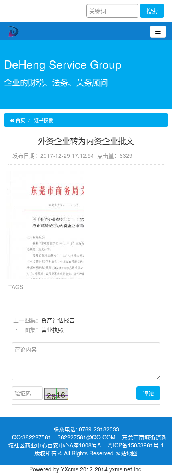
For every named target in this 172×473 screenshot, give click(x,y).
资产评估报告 (58, 320)
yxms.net (120, 469)
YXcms (69, 469)
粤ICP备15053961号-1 (135, 445)
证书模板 (43, 120)
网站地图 (126, 453)
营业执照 (52, 330)
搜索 (152, 11)
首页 (19, 120)
